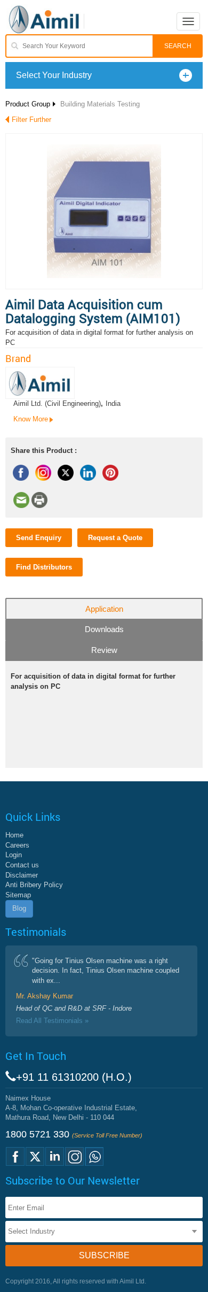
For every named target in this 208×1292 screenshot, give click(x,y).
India (113, 403)
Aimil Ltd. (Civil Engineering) (57, 403)
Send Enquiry (38, 538)
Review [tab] (104, 650)
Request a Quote (115, 538)
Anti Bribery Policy (34, 885)
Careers (17, 845)
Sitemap (18, 895)
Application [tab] (104, 608)
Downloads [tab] (104, 629)
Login (13, 855)
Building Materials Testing (100, 104)
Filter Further (31, 120)
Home (14, 835)
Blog (19, 908)
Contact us (22, 865)
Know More (30, 419)
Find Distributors (44, 567)
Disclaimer (21, 875)
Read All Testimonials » (52, 1021)
